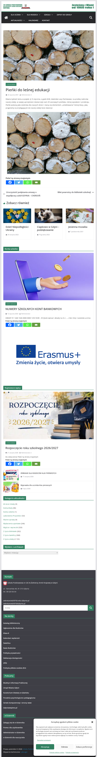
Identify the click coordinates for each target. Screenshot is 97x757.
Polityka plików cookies (56, 752)
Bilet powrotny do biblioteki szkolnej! (74, 192)
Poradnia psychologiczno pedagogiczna (19, 698)
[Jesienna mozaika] (80, 210)
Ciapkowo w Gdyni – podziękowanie (48, 228)
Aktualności (16, 20)
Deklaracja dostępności (12, 658)
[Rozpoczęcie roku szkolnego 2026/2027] (48, 415)
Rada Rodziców (9, 648)
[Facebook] (10, 182)
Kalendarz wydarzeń (11, 638)
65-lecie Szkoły (9, 504)
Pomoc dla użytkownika (13, 727)
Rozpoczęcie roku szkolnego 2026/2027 (31, 448)
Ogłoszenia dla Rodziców (13, 628)
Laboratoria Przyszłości (12, 516)
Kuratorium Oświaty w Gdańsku (16, 693)
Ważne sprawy (9, 520)
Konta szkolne (11, 304)
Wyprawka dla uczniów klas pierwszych (36, 485)
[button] (92, 722)
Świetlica (6, 643)
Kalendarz (33, 20)
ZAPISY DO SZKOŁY (64, 15)
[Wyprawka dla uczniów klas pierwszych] (11, 487)
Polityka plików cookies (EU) (14, 668)
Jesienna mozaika (77, 226)
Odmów (64, 747)
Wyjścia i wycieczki (10, 527)
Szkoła (47, 15)
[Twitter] (19, 182)
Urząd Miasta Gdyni (11, 688)
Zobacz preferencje (84, 747)
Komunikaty (8, 508)
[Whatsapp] (27, 182)
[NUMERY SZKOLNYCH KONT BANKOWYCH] (48, 276)
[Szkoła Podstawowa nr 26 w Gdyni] (6, 17)
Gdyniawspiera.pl (10, 708)
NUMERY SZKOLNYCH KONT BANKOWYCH (33, 309)
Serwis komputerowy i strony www (17, 703)
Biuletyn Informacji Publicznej (15, 683)
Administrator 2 (26, 95)
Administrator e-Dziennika (14, 732)
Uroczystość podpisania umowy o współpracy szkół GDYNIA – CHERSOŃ (23, 194)
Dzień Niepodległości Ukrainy (17, 228)
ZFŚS (5, 663)
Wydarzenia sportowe (11, 523)
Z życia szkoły (11, 84)
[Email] (36, 182)
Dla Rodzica (32, 15)
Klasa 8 (6, 633)
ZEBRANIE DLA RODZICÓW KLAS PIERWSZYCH (38, 473)
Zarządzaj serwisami (44, 740)
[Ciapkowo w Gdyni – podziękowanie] (48, 210)
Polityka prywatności (72, 752)
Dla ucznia (16, 15)
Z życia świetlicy (9, 535)
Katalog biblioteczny (11, 623)
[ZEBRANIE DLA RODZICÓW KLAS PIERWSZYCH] (11, 475)
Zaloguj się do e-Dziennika (13, 722)
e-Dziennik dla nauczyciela (14, 737)
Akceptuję (45, 747)
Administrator (25, 314)
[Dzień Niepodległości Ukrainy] (17, 210)
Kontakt (46, 20)
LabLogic (24, 752)
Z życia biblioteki (9, 531)
